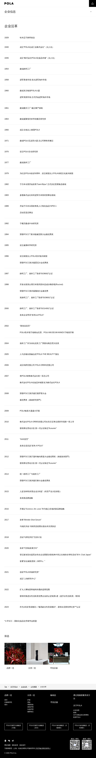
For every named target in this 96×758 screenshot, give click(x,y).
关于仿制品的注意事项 (81, 715)
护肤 (28, 700)
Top (5, 687)
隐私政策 (15, 745)
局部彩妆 (30, 704)
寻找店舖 (54, 702)
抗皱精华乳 (8, 702)
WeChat (9, 741)
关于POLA (14, 687)
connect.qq (5, 741)
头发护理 (30, 709)
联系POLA (76, 717)
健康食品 (30, 711)
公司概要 (34, 687)
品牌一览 (8, 695)
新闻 (74, 712)
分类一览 (31, 695)
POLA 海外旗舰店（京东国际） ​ (82, 727)
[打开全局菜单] (92, 3)
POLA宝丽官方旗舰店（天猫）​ (13, 727)
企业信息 (10, 11)
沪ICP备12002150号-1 (42, 748)
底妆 (28, 702)
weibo (13, 741)
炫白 (5, 704)
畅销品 (53, 695)
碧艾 (5, 700)
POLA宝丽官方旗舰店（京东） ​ (36, 727)
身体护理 (30, 707)
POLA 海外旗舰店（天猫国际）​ (59, 727)
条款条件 (22, 745)
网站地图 (7, 745)
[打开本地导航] (91, 11)
